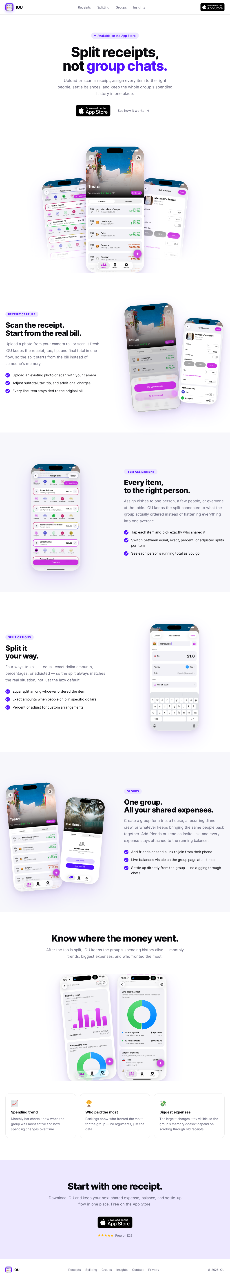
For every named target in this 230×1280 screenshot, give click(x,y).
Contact (138, 1269)
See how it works (131, 110)
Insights (139, 7)
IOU (19, 7)
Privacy (153, 1269)
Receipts (84, 7)
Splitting (103, 7)
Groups (121, 7)
